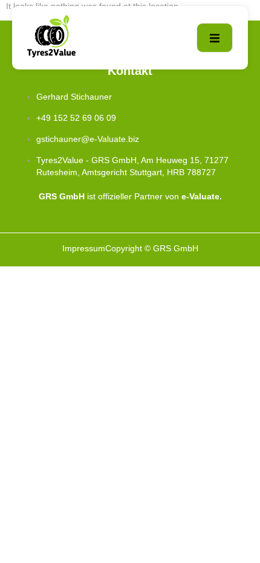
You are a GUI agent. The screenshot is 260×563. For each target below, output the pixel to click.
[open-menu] (215, 38)
